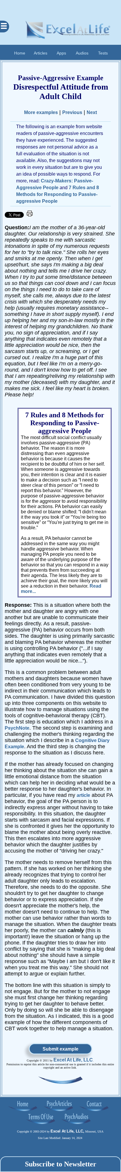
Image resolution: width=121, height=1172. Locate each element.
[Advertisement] (60, 7)
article (83, 795)
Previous (72, 112)
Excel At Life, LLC (73, 1059)
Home (19, 52)
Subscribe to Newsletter (60, 1164)
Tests (103, 52)
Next (92, 112)
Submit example (60, 1048)
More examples (41, 112)
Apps (61, 52)
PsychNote (17, 728)
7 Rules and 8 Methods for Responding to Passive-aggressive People (57, 194)
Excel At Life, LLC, (67, 1131)
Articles (40, 52)
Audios (82, 52)
